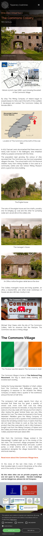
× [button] (41, 514)
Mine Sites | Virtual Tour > (11, 13)
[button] (39, 5)
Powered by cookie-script (8, 534)
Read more (13, 519)
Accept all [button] (11, 530)
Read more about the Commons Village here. (19, 458)
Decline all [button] (31, 530)
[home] (5, 5)
